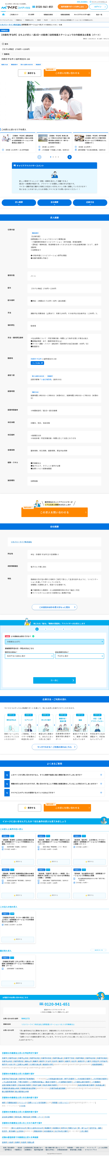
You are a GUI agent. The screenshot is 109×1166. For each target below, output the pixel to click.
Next (69, 157)
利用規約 (70, 1148)
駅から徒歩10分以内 (27, 64)
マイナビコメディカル (6, 20)
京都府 (39, 20)
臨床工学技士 (50, 1150)
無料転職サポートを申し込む (72, 6)
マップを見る (36, 363)
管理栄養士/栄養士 (76, 1150)
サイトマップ (91, 1148)
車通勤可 (38, 64)
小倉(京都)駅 (46, 379)
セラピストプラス (91, 1150)
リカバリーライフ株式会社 (21, 542)
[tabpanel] (54, 100)
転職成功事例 (48, 14)
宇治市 (46, 20)
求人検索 (31, 14)
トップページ (3, 14)
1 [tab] (54, 119)
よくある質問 (102, 1148)
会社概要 (54, 202)
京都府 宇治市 (36, 359)
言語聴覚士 (28, 1150)
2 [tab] (53, 157)
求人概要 (19, 202)
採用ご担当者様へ (82, 2)
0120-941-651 (43, 7)
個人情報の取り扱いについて (55, 1148)
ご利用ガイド (14, 14)
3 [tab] (56, 157)
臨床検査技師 (38, 1150)
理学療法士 (8, 1150)
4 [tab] (58, 157)
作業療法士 (19, 20)
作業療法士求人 (29, 20)
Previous (39, 157)
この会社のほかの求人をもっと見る (54, 607)
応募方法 (90, 202)
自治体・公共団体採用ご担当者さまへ (30, 1148)
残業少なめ (4, 64)
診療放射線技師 (62, 1150)
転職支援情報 (65, 14)
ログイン (97, 6)
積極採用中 (14, 64)
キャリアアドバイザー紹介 (82, 14)
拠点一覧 (99, 14)
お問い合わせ (80, 1148)
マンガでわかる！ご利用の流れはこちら (54, 747)
